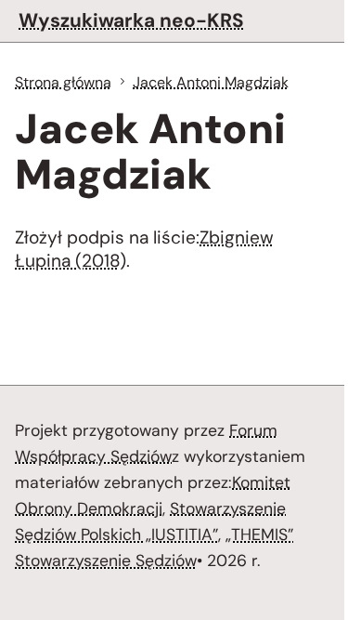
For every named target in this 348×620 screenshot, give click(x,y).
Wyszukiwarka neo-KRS (131, 20)
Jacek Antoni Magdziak (211, 82)
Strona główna (63, 82)
